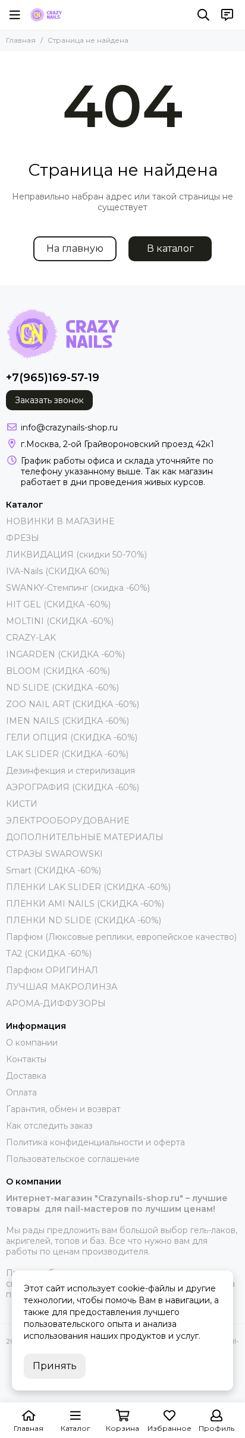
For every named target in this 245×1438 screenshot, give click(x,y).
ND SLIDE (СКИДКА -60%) (62, 687)
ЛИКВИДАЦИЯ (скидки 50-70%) (76, 554)
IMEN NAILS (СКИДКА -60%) (67, 720)
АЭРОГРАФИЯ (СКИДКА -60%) (72, 787)
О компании (32, 1042)
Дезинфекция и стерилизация (70, 770)
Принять (55, 1366)
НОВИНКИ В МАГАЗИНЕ (60, 521)
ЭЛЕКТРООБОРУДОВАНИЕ (67, 820)
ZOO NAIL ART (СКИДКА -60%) (72, 704)
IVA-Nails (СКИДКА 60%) (57, 571)
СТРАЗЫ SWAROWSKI (54, 853)
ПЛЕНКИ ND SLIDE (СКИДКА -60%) (83, 920)
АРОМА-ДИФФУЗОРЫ (56, 1003)
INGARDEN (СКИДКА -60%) (65, 654)
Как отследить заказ (49, 1125)
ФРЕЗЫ (22, 538)
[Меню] (15, 15)
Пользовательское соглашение (73, 1159)
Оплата (21, 1092)
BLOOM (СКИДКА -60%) (58, 671)
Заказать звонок (49, 400)
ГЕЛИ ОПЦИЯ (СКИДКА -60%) (71, 737)
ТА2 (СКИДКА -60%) (49, 953)
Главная (21, 40)
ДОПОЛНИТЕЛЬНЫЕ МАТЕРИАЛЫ (85, 837)
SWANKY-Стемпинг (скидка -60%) (78, 587)
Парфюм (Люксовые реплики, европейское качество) (121, 937)
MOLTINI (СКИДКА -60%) (60, 621)
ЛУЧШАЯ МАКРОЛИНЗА (61, 986)
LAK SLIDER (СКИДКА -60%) (67, 754)
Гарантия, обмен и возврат (63, 1109)
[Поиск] (203, 15)
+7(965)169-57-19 (52, 377)
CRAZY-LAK (31, 637)
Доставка (26, 1075)
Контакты (26, 1059)
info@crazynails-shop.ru (69, 427)
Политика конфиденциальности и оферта (95, 1142)
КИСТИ (21, 804)
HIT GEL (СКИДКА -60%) (58, 604)
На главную (74, 248)
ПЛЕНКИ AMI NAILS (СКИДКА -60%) (85, 903)
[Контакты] (227, 15)
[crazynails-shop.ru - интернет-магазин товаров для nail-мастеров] (46, 15)
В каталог (170, 248)
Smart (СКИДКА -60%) (53, 870)
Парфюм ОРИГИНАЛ (52, 970)
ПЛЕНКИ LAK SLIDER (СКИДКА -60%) (88, 887)
